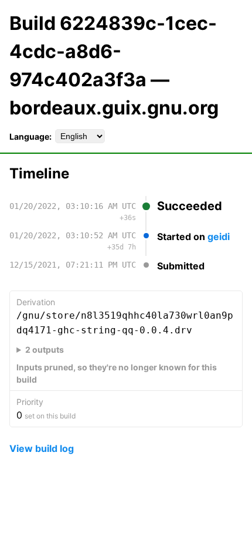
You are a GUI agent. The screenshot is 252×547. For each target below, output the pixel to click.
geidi (218, 236)
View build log (41, 448)
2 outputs (44, 349)
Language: (30, 136)
